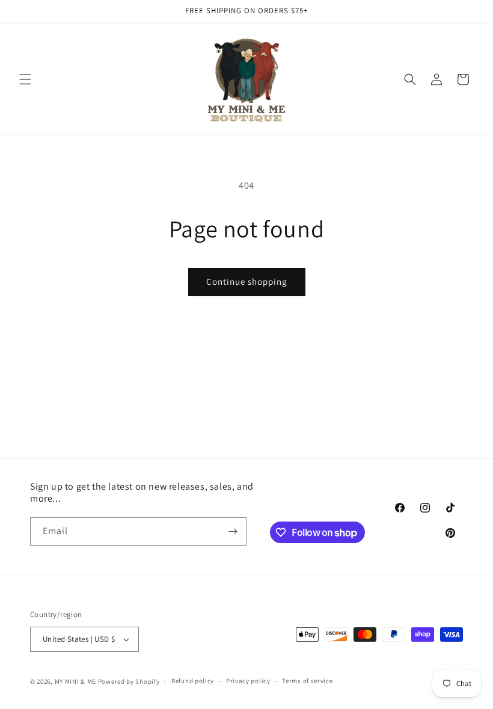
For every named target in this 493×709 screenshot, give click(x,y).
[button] (25, 79)
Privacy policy (248, 681)
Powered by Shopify (129, 681)
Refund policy (192, 681)
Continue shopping (246, 281)
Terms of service (307, 681)
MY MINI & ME (75, 681)
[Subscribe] (232, 531)
